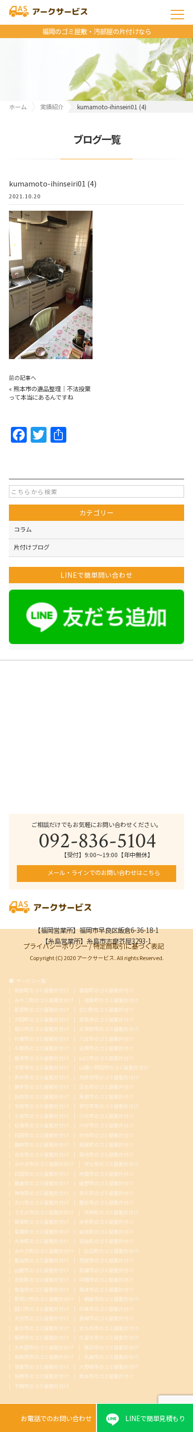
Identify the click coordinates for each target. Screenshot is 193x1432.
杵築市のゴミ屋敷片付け (106, 1174)
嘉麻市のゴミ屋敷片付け (41, 1145)
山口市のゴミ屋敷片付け (106, 1058)
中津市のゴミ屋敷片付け (106, 1309)
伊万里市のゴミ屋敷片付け (109, 1106)
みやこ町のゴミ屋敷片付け (44, 1000)
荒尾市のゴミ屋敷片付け (106, 1260)
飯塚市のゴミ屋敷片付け (41, 1338)
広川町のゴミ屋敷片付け (106, 1010)
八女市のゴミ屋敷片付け (106, 1039)
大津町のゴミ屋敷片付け (41, 1241)
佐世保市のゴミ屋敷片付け (109, 1077)
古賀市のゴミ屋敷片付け (106, 1048)
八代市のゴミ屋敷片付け (106, 1116)
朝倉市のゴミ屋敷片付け (111, 1299)
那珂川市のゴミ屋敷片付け (44, 1299)
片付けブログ (31, 547)
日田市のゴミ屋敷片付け (41, 1135)
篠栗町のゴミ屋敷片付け (41, 1222)
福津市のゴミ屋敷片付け (106, 1290)
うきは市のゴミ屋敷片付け (44, 1212)
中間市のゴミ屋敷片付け (106, 1280)
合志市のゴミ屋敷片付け (41, 1155)
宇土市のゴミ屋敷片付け (111, 1164)
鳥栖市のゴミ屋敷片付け (106, 1097)
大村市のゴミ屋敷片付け (106, 1125)
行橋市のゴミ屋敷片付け (41, 1039)
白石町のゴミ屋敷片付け (111, 1251)
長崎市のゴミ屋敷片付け (106, 1318)
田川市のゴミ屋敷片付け (41, 1309)
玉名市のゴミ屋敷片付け (106, 1087)
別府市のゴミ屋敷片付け (41, 1097)
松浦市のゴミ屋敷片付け (41, 1125)
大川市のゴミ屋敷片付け (41, 1203)
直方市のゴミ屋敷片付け (41, 1328)
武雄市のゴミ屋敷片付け (106, 1270)
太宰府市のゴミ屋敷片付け (109, 1029)
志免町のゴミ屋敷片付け (41, 1280)
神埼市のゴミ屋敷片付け (41, 1193)
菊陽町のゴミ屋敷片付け (41, 1232)
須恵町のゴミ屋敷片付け (111, 1000)
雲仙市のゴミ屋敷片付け (41, 1260)
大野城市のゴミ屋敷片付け (109, 1367)
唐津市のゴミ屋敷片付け (41, 1058)
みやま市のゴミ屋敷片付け (44, 1164)
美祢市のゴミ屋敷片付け (41, 1077)
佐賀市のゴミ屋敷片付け (41, 1376)
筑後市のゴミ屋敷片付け (41, 1290)
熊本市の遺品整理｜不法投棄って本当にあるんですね (50, 393)
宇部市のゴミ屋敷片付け (41, 1067)
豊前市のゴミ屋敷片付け (106, 1203)
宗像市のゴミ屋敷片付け (41, 1367)
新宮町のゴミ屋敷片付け (41, 1010)
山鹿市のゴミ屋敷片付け (41, 1270)
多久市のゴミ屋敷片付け (106, 1193)
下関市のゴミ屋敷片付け (41, 1386)
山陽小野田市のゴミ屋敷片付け (113, 1067)
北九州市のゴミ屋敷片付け (109, 1328)
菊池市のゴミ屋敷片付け (106, 1155)
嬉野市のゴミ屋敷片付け (106, 1183)
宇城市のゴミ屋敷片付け (41, 1106)
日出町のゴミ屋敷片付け (106, 1241)
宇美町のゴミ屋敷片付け (111, 1212)
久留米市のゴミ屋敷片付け (109, 1338)
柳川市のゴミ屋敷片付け (41, 1029)
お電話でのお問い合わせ (48, 1418)
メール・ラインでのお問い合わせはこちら (103, 872)
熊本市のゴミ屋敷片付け (106, 1376)
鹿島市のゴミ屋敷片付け (41, 1183)
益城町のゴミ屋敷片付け (106, 1232)
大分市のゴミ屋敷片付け (41, 1318)
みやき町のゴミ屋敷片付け (44, 1251)
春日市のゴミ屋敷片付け (111, 1347)
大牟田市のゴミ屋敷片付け (44, 1347)
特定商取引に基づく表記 (128, 945)
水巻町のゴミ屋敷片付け (106, 1222)
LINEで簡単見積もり (155, 1418)
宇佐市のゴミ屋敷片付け (106, 1135)
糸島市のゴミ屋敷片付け (111, 1357)
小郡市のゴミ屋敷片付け (41, 1048)
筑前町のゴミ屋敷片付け (41, 990)
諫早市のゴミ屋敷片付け (41, 1087)
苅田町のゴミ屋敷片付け (41, 1019)
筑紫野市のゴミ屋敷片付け (44, 1357)
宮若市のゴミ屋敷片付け (106, 1019)
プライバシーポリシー (55, 945)
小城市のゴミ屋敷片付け (41, 1116)
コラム (23, 529)
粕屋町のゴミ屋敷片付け (106, 1145)
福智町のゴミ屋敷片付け (106, 990)
